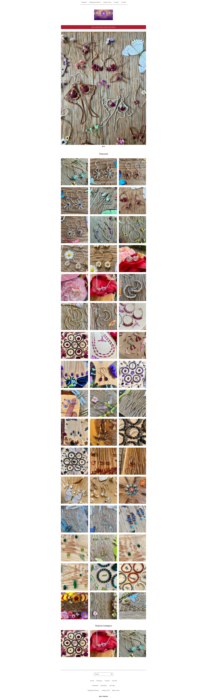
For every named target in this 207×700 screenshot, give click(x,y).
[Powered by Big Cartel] (103, 696)
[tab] (102, 146)
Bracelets (95, 685)
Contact (116, 2)
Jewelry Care (107, 2)
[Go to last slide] (63, 87)
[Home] (103, 15)
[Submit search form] (112, 674)
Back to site (115, 690)
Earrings (112, 685)
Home (92, 681)
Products (84, 2)
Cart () (123, 2)
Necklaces (104, 685)
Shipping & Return (95, 2)
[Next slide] (143, 87)
